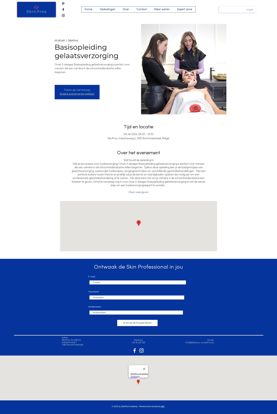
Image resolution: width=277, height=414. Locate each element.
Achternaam (94, 307)
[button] (107, 9)
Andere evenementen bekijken (77, 94)
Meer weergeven (139, 192)
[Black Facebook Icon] (63, 9)
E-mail (91, 276)
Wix (162, 406)
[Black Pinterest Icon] (63, 3)
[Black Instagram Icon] (63, 15)
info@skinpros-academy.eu (199, 342)
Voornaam (93, 292)
